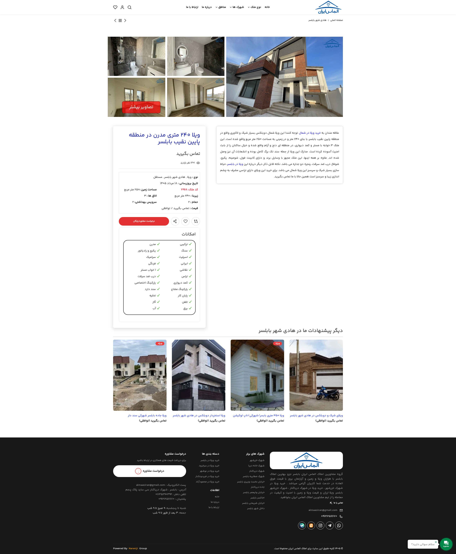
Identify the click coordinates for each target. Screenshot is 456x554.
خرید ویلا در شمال (310, 133)
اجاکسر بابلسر (257, 498)
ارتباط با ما (192, 7)
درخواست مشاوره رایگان (144, 221)
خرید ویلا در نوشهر (209, 471)
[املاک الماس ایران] (328, 7)
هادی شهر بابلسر (318, 20)
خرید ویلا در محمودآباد (207, 482)
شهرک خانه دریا (256, 466)
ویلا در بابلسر (235, 164)
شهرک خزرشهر (257, 460)
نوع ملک (256, 7)
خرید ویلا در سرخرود (209, 466)
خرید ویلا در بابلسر (210, 460)
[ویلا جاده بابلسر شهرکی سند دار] (140, 375)
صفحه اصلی (336, 20)
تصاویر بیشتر (141, 107)
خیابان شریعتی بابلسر (253, 503)
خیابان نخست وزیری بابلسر (251, 482)
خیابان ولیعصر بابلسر (254, 492)
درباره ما (207, 7)
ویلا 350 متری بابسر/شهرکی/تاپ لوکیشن (258, 416)
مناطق (222, 7)
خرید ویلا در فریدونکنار (207, 476)
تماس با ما (338, 503)
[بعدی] (125, 20)
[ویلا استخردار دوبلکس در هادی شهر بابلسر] (198, 375)
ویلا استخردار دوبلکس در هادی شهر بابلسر (199, 416)
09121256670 (329, 516)
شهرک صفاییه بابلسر (254, 476)
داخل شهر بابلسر (256, 509)
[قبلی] (115, 20)
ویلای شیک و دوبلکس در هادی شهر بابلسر (316, 416)
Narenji (133, 548)
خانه (267, 7)
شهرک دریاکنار (257, 471)
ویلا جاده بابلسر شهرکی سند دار (147, 416)
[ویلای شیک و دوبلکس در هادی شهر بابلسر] (316, 375)
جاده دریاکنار (258, 487)
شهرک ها (238, 7)
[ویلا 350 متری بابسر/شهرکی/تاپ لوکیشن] (257, 375)
